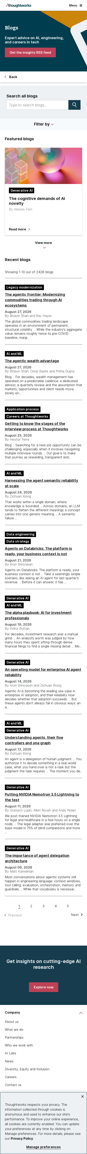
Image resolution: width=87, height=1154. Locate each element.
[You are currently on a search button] (74, 105)
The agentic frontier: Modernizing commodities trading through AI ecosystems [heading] (35, 299)
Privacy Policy (22, 1138)
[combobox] (37, 105)
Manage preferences (43, 1147)
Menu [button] (73, 5)
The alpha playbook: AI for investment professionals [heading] (38, 615)
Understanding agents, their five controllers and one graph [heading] (34, 740)
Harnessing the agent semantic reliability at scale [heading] (41, 483)
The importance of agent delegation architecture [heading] (37, 858)
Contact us (13, 1085)
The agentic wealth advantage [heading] (32, 361)
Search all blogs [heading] (22, 96)
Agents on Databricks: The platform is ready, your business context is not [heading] (38, 551)
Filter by (42, 124)
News (9, 1061)
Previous (15, 915)
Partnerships (14, 1037)
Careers (11, 1077)
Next (75, 915)
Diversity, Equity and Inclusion (27, 1069)
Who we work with (19, 1045)
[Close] (82, 1096)
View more (43, 243)
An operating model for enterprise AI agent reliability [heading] (43, 672)
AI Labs (10, 1053)
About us (12, 1022)
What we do (14, 1030)
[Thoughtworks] (18, 5)
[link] (30, 52)
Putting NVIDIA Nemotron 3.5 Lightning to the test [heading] (42, 797)
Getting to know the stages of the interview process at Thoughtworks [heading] (36, 426)
